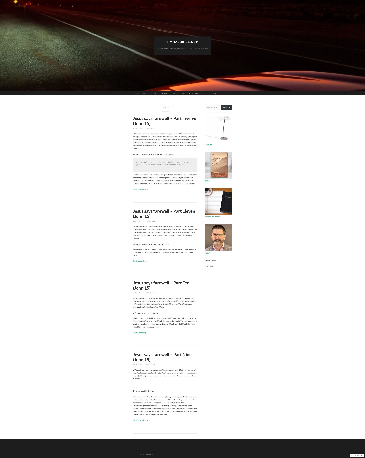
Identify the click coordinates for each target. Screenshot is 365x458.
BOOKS (207, 181)
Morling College (210, 93)
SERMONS (208, 145)
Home (137, 93)
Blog (145, 93)
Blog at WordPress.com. (143, 454)
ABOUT (207, 253)
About (153, 93)
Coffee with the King (190, 93)
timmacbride (150, 128)
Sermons (165, 93)
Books (175, 93)
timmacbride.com (182, 42)
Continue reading (140, 189)
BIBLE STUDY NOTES (212, 217)
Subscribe (226, 107)
